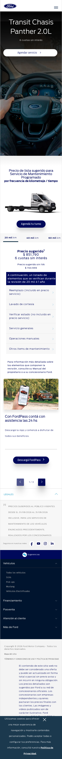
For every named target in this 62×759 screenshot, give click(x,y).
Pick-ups (10, 582)
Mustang (10, 587)
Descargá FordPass (29, 460)
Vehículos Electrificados (18, 591)
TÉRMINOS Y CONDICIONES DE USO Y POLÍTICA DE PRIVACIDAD (31, 659)
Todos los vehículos (16, 573)
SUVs (8, 577)
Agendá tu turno (31, 224)
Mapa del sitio (10, 654)
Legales (9, 494)
